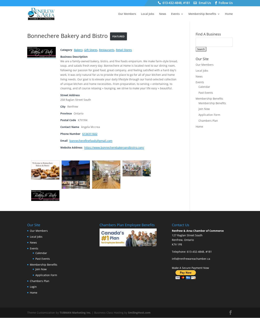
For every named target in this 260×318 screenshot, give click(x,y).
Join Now (204, 109)
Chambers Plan (208, 120)
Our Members (127, 14)
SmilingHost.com (139, 312)
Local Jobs (147, 14)
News (162, 14)
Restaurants (106, 50)
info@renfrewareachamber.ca (191, 258)
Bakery (78, 50)
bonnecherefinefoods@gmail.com (90, 140)
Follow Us (226, 3)
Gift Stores (90, 50)
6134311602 (89, 134)
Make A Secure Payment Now (190, 268)
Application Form (209, 115)
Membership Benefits (202, 14)
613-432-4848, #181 (176, 3)
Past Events (206, 92)
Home (229, 14)
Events (175, 14)
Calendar (204, 87)
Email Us (205, 3)
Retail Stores (124, 50)
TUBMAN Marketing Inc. (75, 312)
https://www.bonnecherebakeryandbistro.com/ (114, 147)
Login (33, 286)
